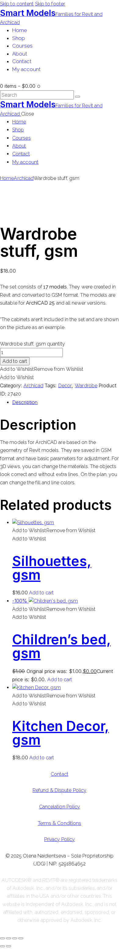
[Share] (14, 938)
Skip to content (17, 4)
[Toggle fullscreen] (8, 938)
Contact (59, 774)
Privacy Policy (59, 839)
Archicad (24, 178)
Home (7, 178)
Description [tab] (25, 402)
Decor (65, 386)
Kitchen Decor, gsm (60, 733)
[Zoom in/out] (2, 938)
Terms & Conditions (59, 823)
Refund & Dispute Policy (59, 790)
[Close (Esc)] (20, 938)
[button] (42, 369)
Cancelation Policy (59, 807)
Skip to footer (50, 4)
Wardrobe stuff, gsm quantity (32, 344)
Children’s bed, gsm (61, 646)
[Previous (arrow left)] (2, 946)
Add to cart (14, 361)
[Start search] (77, 97)
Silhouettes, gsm (51, 568)
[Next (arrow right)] (8, 946)
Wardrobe (86, 386)
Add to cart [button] (41, 593)
